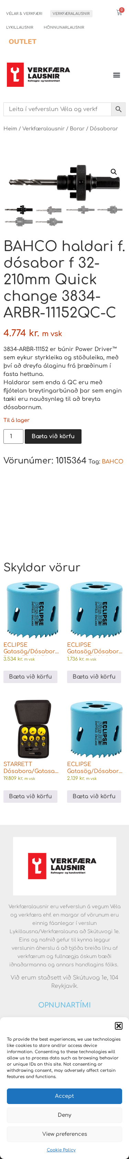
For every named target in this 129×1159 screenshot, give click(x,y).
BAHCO (112, 462)
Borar (77, 128)
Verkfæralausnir (71, 14)
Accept (64, 1096)
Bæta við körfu (53, 436)
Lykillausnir (19, 27)
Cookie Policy (61, 1150)
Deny (64, 1115)
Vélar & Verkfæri (24, 14)
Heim (10, 128)
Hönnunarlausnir (64, 27)
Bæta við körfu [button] (30, 677)
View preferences (64, 1134)
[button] (118, 1025)
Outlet (22, 41)
